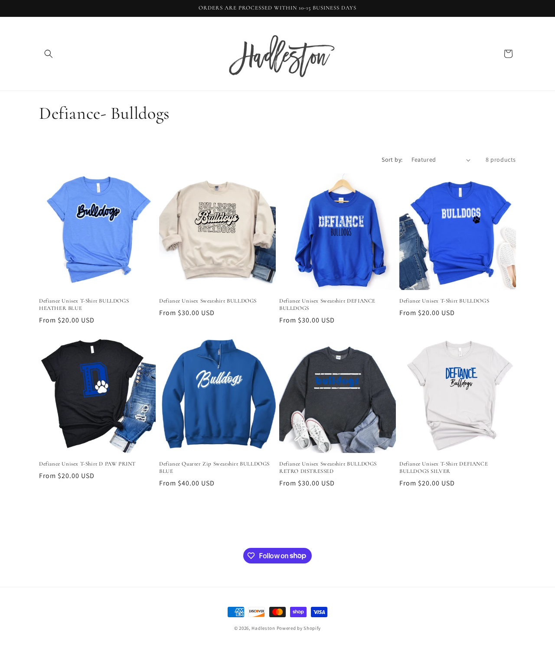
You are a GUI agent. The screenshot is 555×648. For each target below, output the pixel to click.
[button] (48, 53)
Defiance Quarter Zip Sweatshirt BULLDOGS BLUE (214, 467)
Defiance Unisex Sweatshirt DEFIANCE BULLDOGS (327, 304)
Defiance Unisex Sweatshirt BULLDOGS (208, 300)
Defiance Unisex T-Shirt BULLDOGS (444, 300)
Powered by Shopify (299, 628)
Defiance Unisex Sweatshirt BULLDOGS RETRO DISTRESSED (328, 467)
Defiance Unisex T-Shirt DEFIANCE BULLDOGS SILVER (443, 467)
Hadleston (263, 628)
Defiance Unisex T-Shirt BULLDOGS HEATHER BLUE (84, 304)
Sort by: (392, 159)
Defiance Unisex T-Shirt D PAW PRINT (87, 463)
